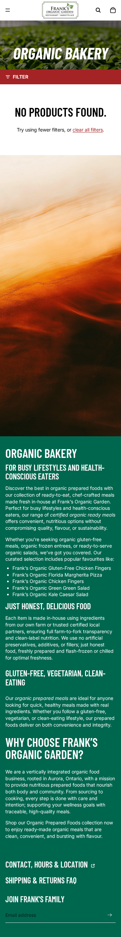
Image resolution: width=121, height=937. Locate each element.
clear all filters (88, 130)
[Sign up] (110, 915)
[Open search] (98, 10)
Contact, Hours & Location (47, 864)
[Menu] (7, 10)
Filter (20, 77)
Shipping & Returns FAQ (41, 880)
